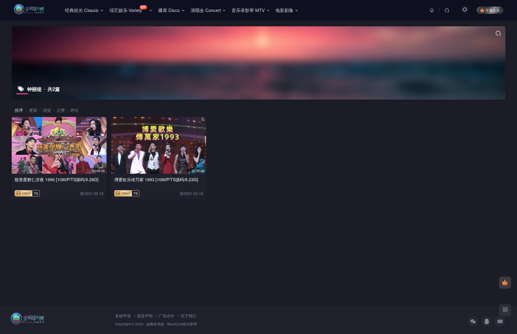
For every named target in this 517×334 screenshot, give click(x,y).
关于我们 (188, 315)
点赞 (61, 110)
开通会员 (492, 10)
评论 (74, 110)
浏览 (47, 110)
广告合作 (166, 315)
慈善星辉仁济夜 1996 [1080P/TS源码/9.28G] (56, 179)
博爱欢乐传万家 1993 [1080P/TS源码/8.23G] (156, 179)
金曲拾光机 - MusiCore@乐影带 (171, 323)
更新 (33, 110)
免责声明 (145, 315)
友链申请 (123, 315)
